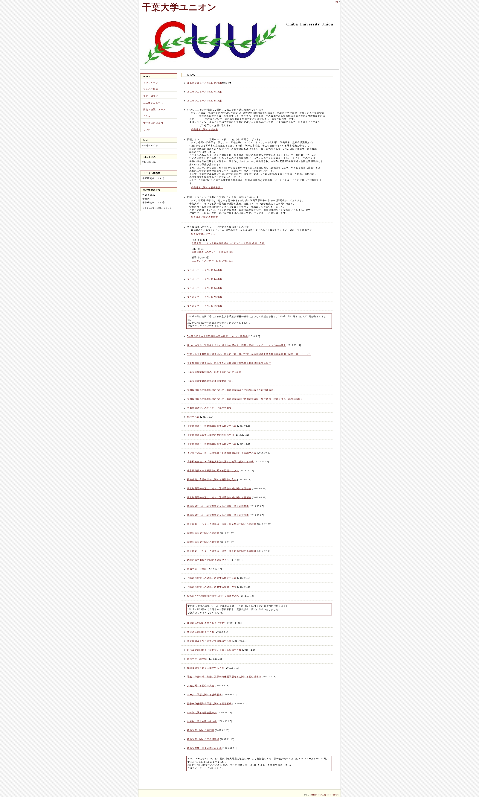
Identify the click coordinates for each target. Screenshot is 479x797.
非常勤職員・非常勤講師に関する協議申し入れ (213, 470)
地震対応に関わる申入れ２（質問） (207, 623)
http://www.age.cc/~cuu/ (324, 794)
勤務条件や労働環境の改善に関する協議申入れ (213, 595)
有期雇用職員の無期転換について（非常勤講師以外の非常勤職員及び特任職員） (231, 390)
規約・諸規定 (150, 96)
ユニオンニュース (153, 102)
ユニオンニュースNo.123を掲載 (204, 288)
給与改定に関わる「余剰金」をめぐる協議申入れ (214, 650)
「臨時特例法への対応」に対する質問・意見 (212, 587)
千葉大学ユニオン (179, 6)
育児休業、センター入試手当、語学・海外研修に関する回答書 (221, 524)
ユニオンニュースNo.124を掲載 (204, 279)
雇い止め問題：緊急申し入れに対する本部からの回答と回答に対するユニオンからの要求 (236, 345)
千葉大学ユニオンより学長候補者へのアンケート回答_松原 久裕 (228, 243)
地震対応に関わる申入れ (200, 632)
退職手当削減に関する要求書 (203, 542)
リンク (147, 129)
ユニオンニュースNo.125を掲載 (204, 270)
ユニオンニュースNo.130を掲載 (204, 83)
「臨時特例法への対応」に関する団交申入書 (212, 578)
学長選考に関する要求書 (204, 217)
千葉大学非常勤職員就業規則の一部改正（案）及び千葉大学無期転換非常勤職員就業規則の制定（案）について (249, 354)
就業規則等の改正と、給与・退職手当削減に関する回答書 (219, 488)
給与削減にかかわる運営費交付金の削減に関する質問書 (218, 515)
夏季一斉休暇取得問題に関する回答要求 (209, 703)
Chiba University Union (309, 24)
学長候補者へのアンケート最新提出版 (213, 252)
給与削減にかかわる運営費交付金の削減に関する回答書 (218, 506)
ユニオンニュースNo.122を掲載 (204, 297)
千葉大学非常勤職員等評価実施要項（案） (210, 381)
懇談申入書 (193, 417)
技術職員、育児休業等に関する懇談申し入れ (212, 479)
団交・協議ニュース (154, 109)
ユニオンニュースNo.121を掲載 (204, 306)
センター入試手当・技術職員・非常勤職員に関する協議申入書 (221, 452)
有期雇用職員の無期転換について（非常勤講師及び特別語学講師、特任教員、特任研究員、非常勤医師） (245, 399)
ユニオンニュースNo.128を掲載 (204, 100)
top (336, 1)
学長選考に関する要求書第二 (207, 187)
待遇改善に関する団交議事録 (203, 739)
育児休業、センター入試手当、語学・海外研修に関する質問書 (221, 551)
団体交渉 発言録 (197, 569)
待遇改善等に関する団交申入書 (204, 748)
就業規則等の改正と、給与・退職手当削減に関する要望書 (219, 497)
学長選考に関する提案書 (204, 129)
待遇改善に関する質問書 (200, 730)
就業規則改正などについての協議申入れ (209, 641)
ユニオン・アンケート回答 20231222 (212, 260)
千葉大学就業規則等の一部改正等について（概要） (215, 372)
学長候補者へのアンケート (205, 234)
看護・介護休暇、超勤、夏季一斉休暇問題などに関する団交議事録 (224, 676)
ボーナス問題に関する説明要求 (204, 694)
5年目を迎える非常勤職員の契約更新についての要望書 (217, 336)
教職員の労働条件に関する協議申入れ (208, 560)
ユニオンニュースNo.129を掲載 (204, 91)
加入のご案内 (150, 89)
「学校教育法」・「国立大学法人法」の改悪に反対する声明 (220, 461)
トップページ (150, 82)
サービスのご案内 (153, 122)
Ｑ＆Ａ (147, 116)
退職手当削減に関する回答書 (203, 533)
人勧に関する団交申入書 (200, 685)
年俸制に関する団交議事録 (202, 712)
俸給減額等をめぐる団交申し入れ (205, 668)
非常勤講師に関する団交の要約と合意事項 (210, 435)
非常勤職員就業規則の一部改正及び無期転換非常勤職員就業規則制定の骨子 (229, 363)
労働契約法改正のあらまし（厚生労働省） (210, 408)
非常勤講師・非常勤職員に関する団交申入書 (212, 426)
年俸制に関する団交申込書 (202, 721)
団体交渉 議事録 (197, 659)
